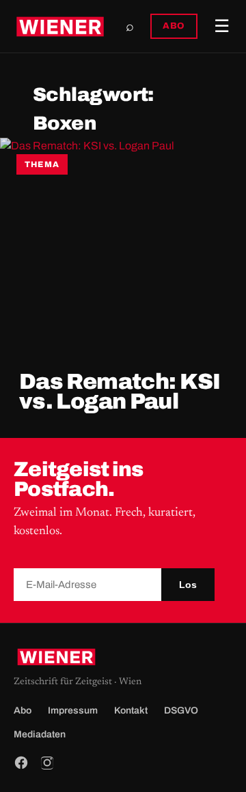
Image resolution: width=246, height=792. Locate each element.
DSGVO (181, 710)
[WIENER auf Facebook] (21, 762)
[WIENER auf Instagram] (47, 762)
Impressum (73, 710)
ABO (174, 26)
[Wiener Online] (60, 26)
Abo (22, 710)
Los (188, 584)
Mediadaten (40, 734)
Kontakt (131, 710)
